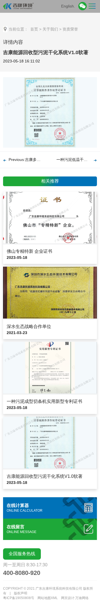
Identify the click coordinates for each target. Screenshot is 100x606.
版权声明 (20, 593)
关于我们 (50, 29)
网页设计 (67, 598)
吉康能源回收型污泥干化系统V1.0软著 (44, 476)
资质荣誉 (70, 29)
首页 (34, 29)
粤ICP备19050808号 (18, 598)
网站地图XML (48, 598)
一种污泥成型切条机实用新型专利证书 (44, 401)
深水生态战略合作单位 (29, 326)
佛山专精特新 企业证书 (29, 251)
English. (68, 6)
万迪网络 (82, 598)
